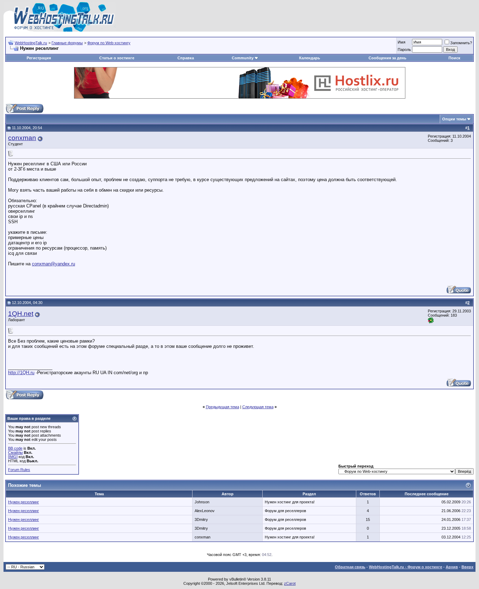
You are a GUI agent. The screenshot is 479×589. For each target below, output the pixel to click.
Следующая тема (258, 407)
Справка (185, 58)
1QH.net (20, 313)
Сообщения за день (387, 58)
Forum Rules (19, 470)
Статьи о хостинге (116, 58)
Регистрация (39, 58)
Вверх (467, 567)
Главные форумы (67, 43)
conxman (22, 137)
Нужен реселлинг (23, 502)
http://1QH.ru (21, 372)
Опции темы (454, 119)
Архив (452, 567)
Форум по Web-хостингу (108, 43)
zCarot (290, 583)
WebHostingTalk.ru (31, 43)
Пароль (404, 49)
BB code (15, 448)
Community (243, 58)
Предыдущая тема (222, 407)
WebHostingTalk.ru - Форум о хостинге (405, 567)
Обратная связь (350, 567)
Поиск (454, 58)
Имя (401, 42)
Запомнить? (461, 43)
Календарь (309, 58)
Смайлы (15, 452)
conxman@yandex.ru (53, 263)
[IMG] (13, 457)
